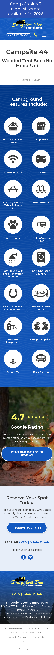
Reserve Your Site (27, 527)
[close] (50, 9)
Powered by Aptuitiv (27, 649)
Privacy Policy (38, 637)
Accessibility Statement (17, 637)
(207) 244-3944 (34, 542)
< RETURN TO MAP (27, 80)
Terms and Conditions (31, 632)
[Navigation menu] (44, 35)
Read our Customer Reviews (27, 453)
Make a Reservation (19, 35)
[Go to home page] (27, 27)
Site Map (27, 642)
